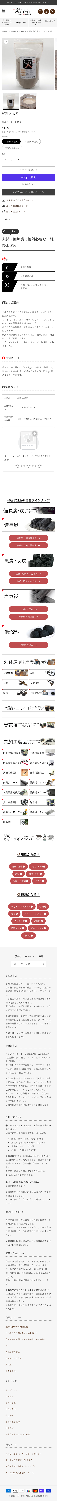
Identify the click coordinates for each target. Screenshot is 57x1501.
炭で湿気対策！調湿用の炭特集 (7, 22)
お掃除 (37, 920)
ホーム (5, 31)
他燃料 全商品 (26, 644)
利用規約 (10, 1428)
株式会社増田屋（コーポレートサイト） (24, 1453)
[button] (40, 11)
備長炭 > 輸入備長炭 (27, 545)
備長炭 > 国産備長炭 (27, 537)
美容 (13, 913)
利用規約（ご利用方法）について (22, 200)
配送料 (9, 132)
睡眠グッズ (16, 928)
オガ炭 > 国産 (26, 609)
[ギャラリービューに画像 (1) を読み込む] (11, 101)
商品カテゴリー (50, 22)
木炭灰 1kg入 (11, 141)
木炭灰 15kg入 (13, 148)
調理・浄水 (34, 873)
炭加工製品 (11, 1370)
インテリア (19, 920)
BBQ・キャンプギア (20, 906)
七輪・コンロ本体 (14, 1358)
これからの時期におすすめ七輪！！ (22, 1333)
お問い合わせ (12, 1409)
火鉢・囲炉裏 (19, 880)
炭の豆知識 (11, 1402)
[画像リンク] (15, 672)
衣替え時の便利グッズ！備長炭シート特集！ (26, 1339)
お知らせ (10, 1396)
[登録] (43, 964)
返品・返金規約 (13, 1421)
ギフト (38, 880)
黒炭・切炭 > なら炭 (27, 581)
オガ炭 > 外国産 (26, 616)
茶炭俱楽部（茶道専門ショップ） (21, 1466)
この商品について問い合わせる (28, 192)
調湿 (17, 873)
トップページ (12, 1390)
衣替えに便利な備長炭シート (35, 22)
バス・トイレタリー (33, 913)
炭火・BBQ (37, 866)
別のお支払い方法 (28, 184)
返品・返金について (16, 211)
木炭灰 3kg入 (31, 141)
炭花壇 (9, 1364)
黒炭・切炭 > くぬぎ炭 (27, 573)
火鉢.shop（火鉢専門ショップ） (20, 1472)
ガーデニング (37, 928)
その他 (27, 935)
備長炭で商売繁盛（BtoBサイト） (21, 1460)
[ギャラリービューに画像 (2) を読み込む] (28, 101)
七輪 (41, 906)
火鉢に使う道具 (33, 31)
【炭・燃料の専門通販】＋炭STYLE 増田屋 (32, 1496)
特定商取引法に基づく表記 (18, 1434)
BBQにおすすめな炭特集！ (18, 1326)
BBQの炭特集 (21, 22)
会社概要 (10, 1415)
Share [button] (8, 219)
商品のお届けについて (17, 205)
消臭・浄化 (17, 866)
